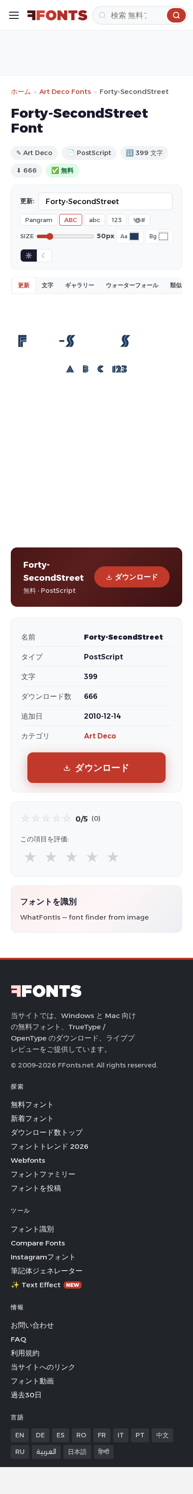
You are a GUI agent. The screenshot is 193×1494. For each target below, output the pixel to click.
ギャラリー (79, 285)
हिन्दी (103, 1452)
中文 (162, 1435)
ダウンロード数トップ (47, 1132)
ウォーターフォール (132, 285)
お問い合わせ (32, 1325)
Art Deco (100, 736)
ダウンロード (136, 577)
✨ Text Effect (45, 1285)
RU (20, 1452)
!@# (139, 219)
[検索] (176, 15)
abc (94, 219)
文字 (47, 285)
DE (40, 1435)
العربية (46, 1452)
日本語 (77, 1452)
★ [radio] (30, 857)
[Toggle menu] (13, 15)
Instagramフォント (43, 1257)
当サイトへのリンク (43, 1367)
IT (121, 1435)
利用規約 (25, 1353)
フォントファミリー (43, 1174)
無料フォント (32, 1104)
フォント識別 (32, 1229)
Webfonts (28, 1160)
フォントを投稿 (36, 1188)
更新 (24, 285)
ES (61, 1435)
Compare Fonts (38, 1243)
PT (140, 1435)
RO (81, 1435)
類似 (176, 285)
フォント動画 (32, 1381)
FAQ (18, 1339)
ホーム (21, 91)
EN (19, 1435)
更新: (27, 201)
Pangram (39, 219)
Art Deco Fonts (65, 91)
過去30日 (26, 1395)
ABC (70, 219)
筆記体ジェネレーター (47, 1271)
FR (102, 1435)
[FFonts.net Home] (57, 15)
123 (117, 219)
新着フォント (32, 1118)
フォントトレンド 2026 (49, 1146)
